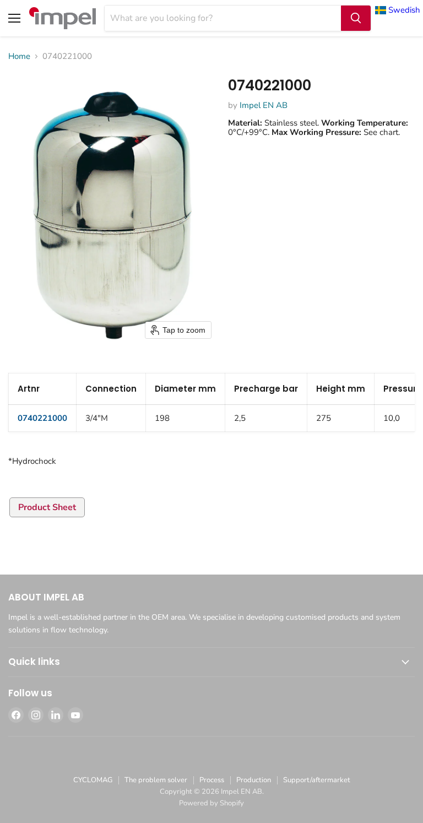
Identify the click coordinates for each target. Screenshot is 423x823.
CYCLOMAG (92, 780)
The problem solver (155, 780)
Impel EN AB (264, 105)
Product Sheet (47, 507)
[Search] (356, 18)
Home (19, 56)
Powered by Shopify (211, 803)
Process (211, 780)
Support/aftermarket (316, 780)
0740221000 (42, 418)
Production (253, 780)
